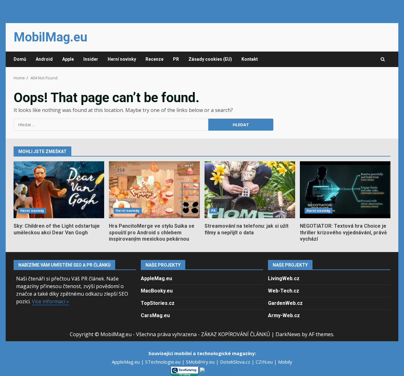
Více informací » (50, 301)
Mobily (285, 362)
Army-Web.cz (284, 315)
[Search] (383, 59)
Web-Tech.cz (283, 291)
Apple (68, 59)
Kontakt (249, 59)
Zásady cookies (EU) (210, 59)
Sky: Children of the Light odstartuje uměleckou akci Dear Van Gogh (59, 189)
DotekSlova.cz (236, 362)
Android (44, 59)
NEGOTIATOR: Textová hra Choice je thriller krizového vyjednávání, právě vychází (345, 189)
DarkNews (288, 334)
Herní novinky (122, 59)
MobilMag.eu (50, 37)
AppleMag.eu (156, 278)
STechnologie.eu (163, 362)
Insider (90, 59)
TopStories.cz (158, 303)
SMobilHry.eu (201, 362)
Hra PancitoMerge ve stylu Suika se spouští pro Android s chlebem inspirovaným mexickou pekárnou (154, 189)
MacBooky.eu (157, 291)
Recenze (154, 59)
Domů (20, 59)
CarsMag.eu (155, 315)
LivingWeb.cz (284, 278)
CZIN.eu (265, 362)
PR (176, 59)
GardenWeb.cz (285, 303)
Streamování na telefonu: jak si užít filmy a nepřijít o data (250, 189)
